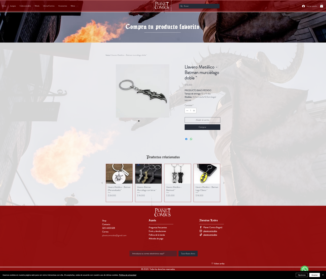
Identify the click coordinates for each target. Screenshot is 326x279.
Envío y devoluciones (157, 231)
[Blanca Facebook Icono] (200, 227)
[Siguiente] (223, 182)
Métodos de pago (156, 238)
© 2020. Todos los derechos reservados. (158, 269)
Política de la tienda (157, 234)
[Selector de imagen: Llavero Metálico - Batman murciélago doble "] (139, 121)
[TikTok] (200, 234)
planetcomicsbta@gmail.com (114, 235)
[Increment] (194, 110)
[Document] (305, 270)
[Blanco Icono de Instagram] (200, 231)
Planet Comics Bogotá (212, 227)
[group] (163, 183)
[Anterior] (102, 182)
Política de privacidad (127, 275)
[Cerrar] (322, 275)
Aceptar (314, 275)
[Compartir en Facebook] (186, 139)
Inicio (108, 55)
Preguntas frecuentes (158, 227)
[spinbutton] (190, 110)
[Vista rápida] (119, 174)
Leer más (188, 100)
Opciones (302, 275)
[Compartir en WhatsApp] (191, 139)
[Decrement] (187, 110)
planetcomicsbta (210, 231)
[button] (321, 5)
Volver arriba (219, 263)
